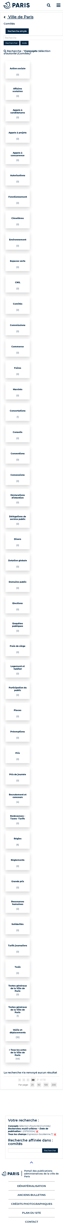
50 (39, 1084)
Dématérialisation (31, 1186)
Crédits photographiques (31, 1203)
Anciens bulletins (32, 1195)
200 (54, 1084)
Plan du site (31, 1212)
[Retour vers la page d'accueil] (17, 5)
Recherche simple (17, 31)
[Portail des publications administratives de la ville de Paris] (13, 1174)
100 (46, 1084)
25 (32, 1084)
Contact (31, 1221)
